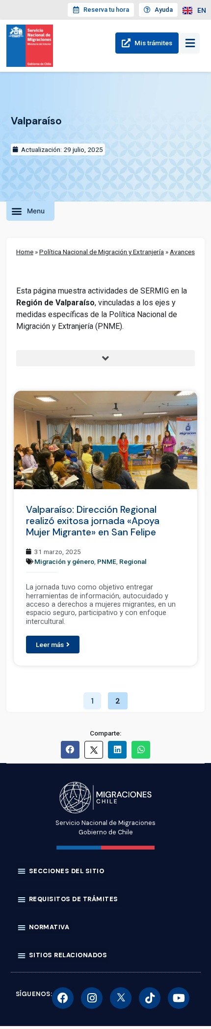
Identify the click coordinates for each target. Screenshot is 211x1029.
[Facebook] (63, 998)
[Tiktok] (149, 998)
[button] (30, 211)
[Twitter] (121, 998)
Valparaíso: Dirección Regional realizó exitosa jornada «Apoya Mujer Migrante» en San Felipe (92, 520)
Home (24, 252)
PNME (106, 561)
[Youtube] (178, 998)
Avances (182, 252)
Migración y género (64, 561)
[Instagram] (92, 998)
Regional (133, 561)
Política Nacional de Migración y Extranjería (101, 252)
